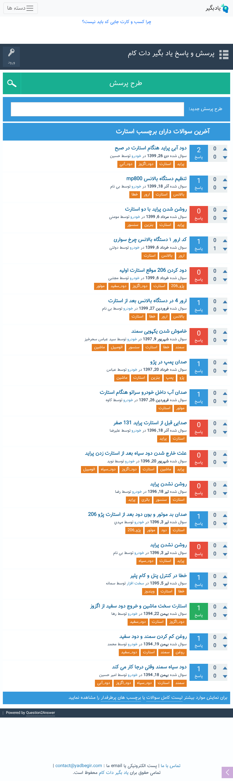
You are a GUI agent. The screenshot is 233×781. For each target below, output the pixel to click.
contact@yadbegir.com (78, 766)
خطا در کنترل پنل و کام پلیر (158, 576)
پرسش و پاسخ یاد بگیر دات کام (171, 53)
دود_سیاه (108, 469)
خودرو (136, 156)
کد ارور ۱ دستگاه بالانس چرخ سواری (150, 240)
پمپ (170, 378)
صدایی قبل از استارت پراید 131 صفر (150, 423)
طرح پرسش (125, 83)
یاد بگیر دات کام (113, 772)
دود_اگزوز (145, 164)
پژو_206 (177, 286)
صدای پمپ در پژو (168, 362)
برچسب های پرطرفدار (121, 697)
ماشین (99, 347)
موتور (100, 286)
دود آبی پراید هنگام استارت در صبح (151, 148)
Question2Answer (40, 713)
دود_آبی (126, 164)
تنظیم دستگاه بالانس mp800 (156, 179)
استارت (165, 164)
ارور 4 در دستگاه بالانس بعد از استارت (147, 301)
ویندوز (149, 591)
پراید (180, 164)
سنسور (132, 225)
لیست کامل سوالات (164, 697)
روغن (180, 652)
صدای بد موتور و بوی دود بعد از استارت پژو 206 (137, 515)
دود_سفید (118, 286)
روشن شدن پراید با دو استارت (156, 209)
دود (164, 530)
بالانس (178, 194)
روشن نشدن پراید (168, 484)
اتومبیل (116, 347)
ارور (147, 194)
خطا (135, 194)
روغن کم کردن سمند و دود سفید (153, 637)
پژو (182, 378)
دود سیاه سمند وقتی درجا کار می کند (149, 667)
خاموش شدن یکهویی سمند (159, 331)
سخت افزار (135, 583)
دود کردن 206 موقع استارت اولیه (153, 271)
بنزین (148, 225)
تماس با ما (170, 766)
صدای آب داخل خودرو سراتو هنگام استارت (143, 393)
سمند (179, 347)
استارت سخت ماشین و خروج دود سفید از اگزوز (138, 606)
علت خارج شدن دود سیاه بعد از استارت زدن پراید (136, 454)
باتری (146, 500)
